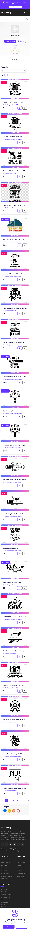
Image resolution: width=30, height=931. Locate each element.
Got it (8, 927)
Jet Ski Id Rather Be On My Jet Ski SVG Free (15, 342)
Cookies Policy (21, 871)
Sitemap (3, 868)
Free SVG (4, 871)
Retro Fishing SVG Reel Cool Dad (13, 239)
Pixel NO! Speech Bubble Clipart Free (14, 788)
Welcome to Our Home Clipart (12, 582)
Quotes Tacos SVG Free (10, 548)
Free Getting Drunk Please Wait (13, 514)
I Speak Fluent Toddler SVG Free (13, 102)
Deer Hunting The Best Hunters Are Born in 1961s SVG (15, 445)
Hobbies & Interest (17, 242)
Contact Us (4, 865)
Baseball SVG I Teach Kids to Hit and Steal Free (15, 205)
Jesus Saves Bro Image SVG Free (13, 754)
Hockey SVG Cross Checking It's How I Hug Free (15, 308)
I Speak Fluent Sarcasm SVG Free (13, 685)
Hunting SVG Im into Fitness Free (13, 274)
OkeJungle (8, 105)
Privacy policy (21, 865)
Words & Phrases (17, 105)
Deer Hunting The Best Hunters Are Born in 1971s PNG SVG (15, 411)
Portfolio (15, 59)
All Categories (5, 873)
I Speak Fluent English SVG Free (13, 136)
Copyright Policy (22, 873)
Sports (14, 173)
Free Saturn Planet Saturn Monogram (15, 651)
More (21, 927)
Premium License (22, 862)
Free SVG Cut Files (6, 894)
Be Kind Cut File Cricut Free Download (15, 617)
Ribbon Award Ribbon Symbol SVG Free (15, 719)
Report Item (20, 876)
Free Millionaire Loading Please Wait (14, 479)
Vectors (14, 653)
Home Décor (15, 585)
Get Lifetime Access (15, 7)
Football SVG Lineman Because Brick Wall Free (15, 171)
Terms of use (21, 868)
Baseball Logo (5, 902)
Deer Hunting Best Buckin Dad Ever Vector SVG (15, 376)
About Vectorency (6, 862)
